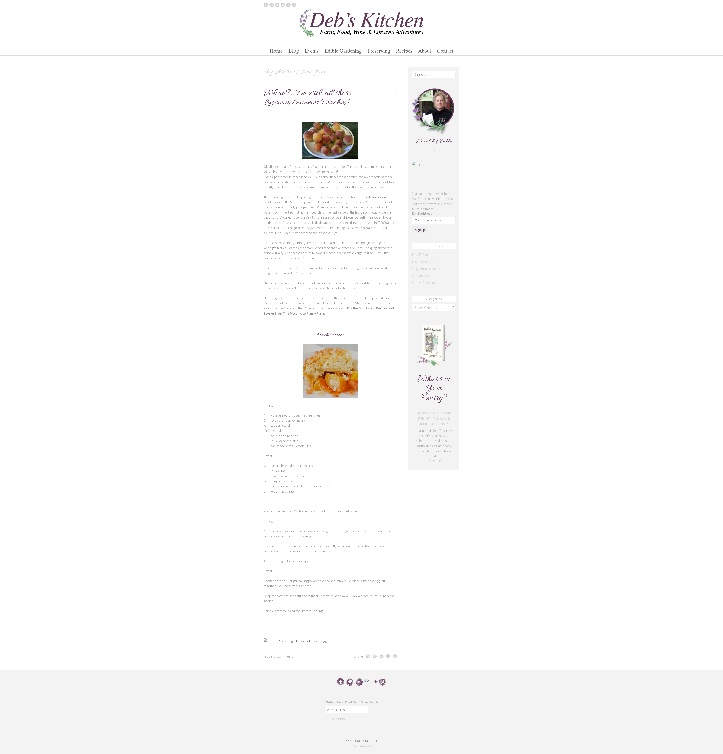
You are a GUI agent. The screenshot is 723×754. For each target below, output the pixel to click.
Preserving (379, 50)
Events (312, 50)
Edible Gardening (343, 50)
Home (276, 50)
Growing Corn (422, 276)
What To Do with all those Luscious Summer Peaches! (307, 98)
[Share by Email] (395, 656)
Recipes (404, 50)
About (424, 50)
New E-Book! (421, 255)
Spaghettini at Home (426, 269)
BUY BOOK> (434, 461)
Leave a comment (278, 656)
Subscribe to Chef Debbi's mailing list (353, 702)
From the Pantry (423, 262)
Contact (445, 50)
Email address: (422, 213)
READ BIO (434, 150)
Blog (293, 50)
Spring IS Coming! (424, 283)
